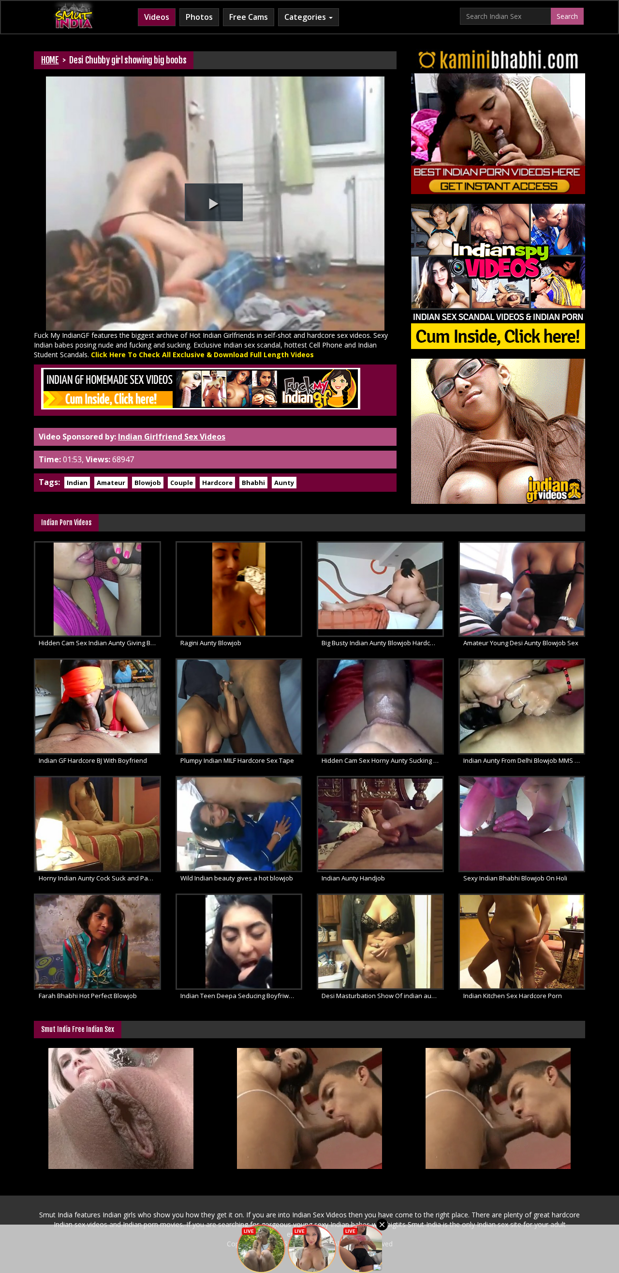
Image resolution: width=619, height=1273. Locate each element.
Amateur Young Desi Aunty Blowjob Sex (520, 642)
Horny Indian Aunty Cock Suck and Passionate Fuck (100, 878)
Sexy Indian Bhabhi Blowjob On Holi (515, 878)
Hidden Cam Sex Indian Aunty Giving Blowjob (100, 642)
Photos (199, 17)
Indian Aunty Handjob (353, 878)
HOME (50, 60)
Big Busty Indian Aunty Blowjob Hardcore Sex (383, 642)
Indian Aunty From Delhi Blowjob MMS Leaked (524, 760)
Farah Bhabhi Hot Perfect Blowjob (88, 995)
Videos (156, 17)
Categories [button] (306, 17)
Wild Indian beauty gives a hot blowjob (236, 878)
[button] (214, 202)
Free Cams (248, 17)
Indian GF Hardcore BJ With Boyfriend (93, 760)
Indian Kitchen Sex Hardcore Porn (512, 995)
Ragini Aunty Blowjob (210, 642)
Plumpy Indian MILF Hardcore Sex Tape (237, 760)
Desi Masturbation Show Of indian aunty (381, 995)
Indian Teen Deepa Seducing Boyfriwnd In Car (241, 995)
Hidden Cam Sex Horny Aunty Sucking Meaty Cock (383, 760)
